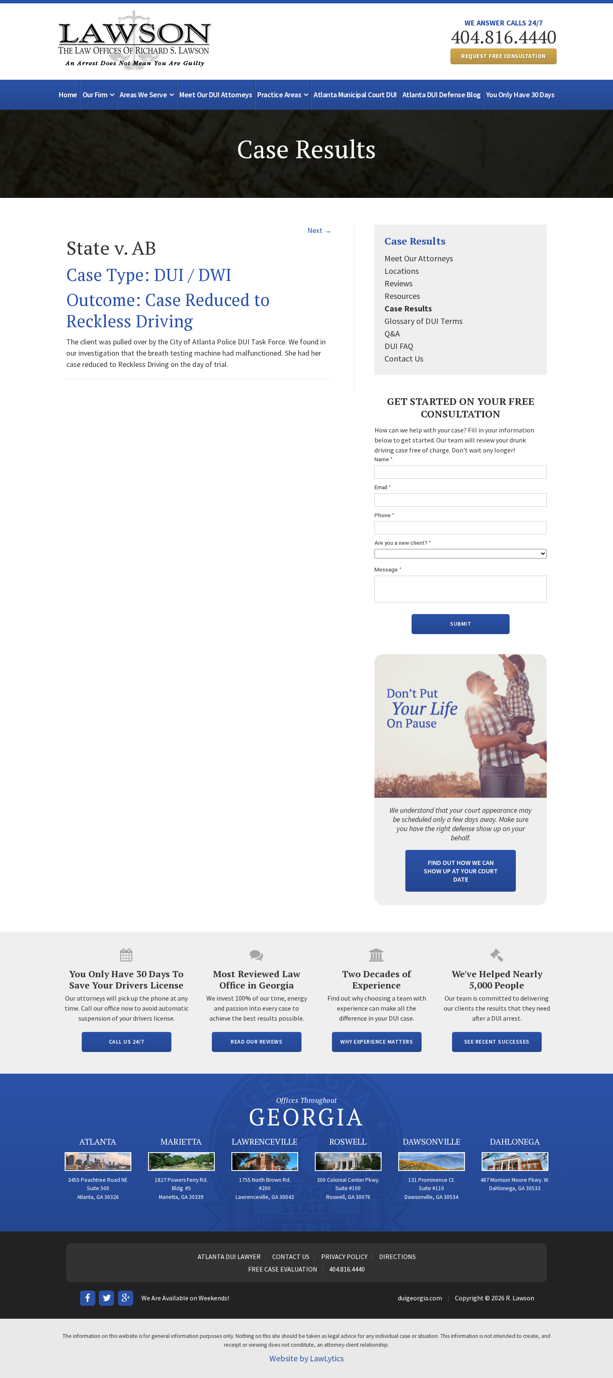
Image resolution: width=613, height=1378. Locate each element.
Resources (402, 296)
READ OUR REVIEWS (256, 1041)
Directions (397, 1256)
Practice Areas (279, 94)
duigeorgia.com (420, 1298)
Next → (319, 230)
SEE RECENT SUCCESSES (497, 1041)
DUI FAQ (398, 346)
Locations (401, 270)
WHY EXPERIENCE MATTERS (376, 1041)
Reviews (398, 283)
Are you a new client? (402, 542)
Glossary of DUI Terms (423, 321)
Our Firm (95, 94)
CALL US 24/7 (126, 1041)
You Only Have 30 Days (520, 94)
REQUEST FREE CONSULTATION (503, 56)
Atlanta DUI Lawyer (229, 1256)
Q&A (392, 333)
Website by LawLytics (306, 1358)
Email (382, 487)
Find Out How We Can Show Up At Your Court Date (461, 870)
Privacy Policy (344, 1256)
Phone (384, 515)
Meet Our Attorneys (418, 258)
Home (68, 94)
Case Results (414, 241)
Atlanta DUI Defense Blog (441, 94)
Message (388, 569)
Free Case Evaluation (282, 1269)
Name (383, 459)
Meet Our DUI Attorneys (215, 94)
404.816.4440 (504, 37)
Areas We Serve (143, 94)
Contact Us (403, 358)
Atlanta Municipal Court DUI (355, 94)
